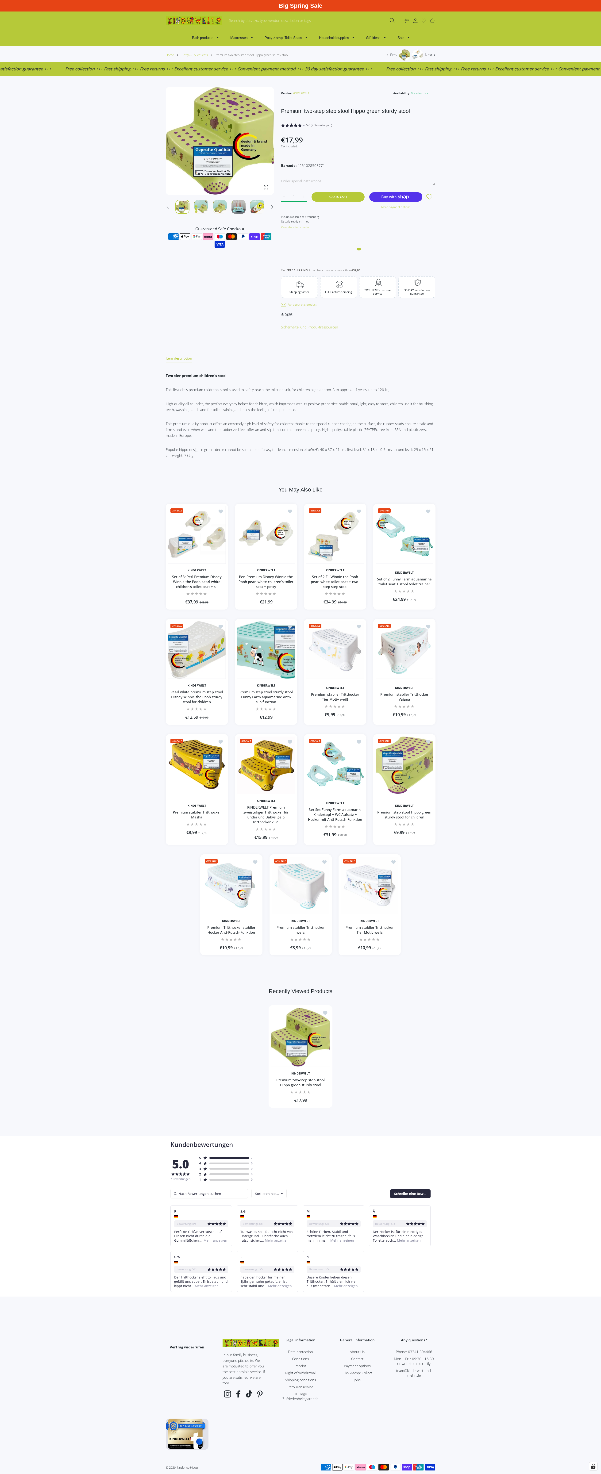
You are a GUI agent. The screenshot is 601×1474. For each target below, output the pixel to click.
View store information (295, 227)
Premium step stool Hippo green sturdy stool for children (404, 814)
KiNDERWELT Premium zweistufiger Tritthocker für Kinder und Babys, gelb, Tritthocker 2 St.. (266, 814)
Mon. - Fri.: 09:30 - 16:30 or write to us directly (414, 1361)
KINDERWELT (197, 570)
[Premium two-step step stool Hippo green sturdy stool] (300, 1037)
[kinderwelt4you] (194, 20)
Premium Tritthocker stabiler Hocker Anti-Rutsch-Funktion (231, 930)
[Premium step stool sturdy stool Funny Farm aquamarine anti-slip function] (266, 650)
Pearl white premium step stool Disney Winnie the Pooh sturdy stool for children (196, 697)
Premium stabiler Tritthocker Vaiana (404, 697)
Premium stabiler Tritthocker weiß (301, 930)
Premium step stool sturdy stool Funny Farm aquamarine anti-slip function (266, 697)
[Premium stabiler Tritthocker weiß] (300, 885)
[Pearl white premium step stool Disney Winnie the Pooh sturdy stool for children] (197, 650)
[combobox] (313, 20)
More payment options (395, 207)
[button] (272, 207)
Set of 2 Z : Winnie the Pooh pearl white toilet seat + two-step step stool (335, 581)
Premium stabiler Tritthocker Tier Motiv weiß (335, 697)
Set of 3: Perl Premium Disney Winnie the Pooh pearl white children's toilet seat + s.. (197, 581)
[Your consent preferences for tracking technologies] (593, 1466)
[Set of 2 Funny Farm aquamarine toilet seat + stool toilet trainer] (404, 535)
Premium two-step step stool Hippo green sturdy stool (300, 1082)
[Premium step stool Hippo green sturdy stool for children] (404, 765)
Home (170, 55)
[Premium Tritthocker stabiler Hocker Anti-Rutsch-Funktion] (231, 885)
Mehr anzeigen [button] (215, 1240)
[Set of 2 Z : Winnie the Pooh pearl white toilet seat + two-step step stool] (335, 535)
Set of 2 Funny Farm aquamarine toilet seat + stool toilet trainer (404, 581)
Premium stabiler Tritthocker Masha (197, 814)
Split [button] (289, 314)
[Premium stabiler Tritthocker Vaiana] (404, 650)
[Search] (392, 20)
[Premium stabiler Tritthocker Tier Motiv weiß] (335, 650)
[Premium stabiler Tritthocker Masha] (197, 765)
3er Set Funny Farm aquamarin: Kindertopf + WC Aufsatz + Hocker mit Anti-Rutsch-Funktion (335, 814)
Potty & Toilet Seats (195, 55)
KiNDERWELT (301, 93)
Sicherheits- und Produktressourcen (309, 327)
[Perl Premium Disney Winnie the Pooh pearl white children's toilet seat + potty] (266, 535)
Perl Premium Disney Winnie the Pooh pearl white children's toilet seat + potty (266, 581)
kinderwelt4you (187, 1467)
